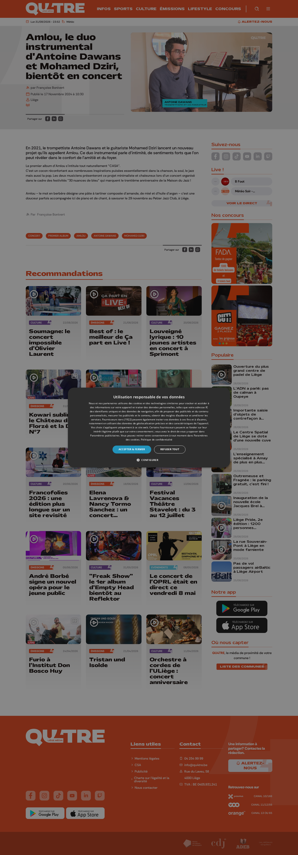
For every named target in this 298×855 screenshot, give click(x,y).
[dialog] (149, 427)
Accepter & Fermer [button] (132, 449)
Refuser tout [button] (169, 449)
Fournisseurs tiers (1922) (117, 419)
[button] (149, 459)
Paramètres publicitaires (104, 435)
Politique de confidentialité (156, 439)
